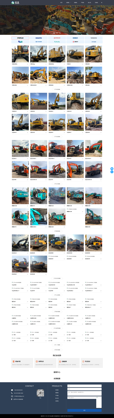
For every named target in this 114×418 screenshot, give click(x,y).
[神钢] (75, 38)
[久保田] (57, 41)
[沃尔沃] (94, 38)
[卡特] (20, 38)
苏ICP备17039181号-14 (68, 416)
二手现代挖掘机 (57, 311)
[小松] (39, 38)
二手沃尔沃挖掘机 (57, 278)
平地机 (82, 2)
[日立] (57, 38)
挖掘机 (67, 2)
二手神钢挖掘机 (57, 231)
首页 (61, 2)
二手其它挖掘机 (57, 349)
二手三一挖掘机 (57, 344)
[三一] (75, 41)
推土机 (89, 2)
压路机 (96, 2)
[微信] (111, 168)
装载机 (75, 2)
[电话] (111, 171)
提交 (84, 410)
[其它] (94, 41)
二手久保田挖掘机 (57, 328)
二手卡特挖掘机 (57, 89)
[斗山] (20, 41)
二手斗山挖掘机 (57, 294)
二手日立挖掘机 (57, 183)
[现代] (39, 41)
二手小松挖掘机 (57, 136)
